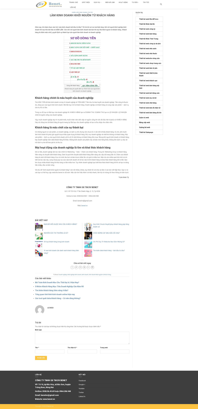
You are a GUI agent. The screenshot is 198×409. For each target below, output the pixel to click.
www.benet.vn (49, 399)
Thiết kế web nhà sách (147, 49)
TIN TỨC (146, 2)
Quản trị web (144, 118)
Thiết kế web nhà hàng (147, 103)
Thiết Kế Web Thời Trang (148, 39)
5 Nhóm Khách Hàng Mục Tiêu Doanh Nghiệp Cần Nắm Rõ (59, 286)
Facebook (82, 381)
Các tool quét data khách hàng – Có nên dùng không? (57, 298)
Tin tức (90, 12)
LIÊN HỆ (73, 7)
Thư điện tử (72, 348)
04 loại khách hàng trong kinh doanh (56, 242)
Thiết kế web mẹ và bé (147, 98)
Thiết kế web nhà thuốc (148, 53)
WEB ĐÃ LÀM (110, 2)
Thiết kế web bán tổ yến (148, 68)
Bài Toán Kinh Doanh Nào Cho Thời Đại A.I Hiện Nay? (57, 282)
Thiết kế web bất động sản (149, 93)
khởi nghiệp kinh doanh (74, 274)
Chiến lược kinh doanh (79, 12)
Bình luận (38, 330)
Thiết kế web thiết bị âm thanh (148, 74)
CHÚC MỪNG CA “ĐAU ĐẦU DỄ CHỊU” (106, 233)
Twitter (81, 392)
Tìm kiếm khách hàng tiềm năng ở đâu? (51, 290)
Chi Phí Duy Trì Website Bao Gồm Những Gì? (109, 242)
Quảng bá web (144, 127)
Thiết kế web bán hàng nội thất (149, 87)
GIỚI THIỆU (86, 2)
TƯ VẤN (134, 2)
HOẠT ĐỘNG (123, 2)
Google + (82, 385)
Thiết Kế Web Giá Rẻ (147, 24)
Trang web (104, 348)
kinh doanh (85, 274)
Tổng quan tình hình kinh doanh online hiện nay (55, 294)
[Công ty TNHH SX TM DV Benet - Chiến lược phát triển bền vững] (50, 4)
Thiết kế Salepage (146, 132)
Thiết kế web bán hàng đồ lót (150, 113)
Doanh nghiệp (63, 274)
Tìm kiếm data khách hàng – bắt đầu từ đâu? (109, 250)
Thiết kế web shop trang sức (150, 63)
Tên (37, 348)
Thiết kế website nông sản (149, 58)
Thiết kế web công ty (147, 29)
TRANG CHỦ (73, 2)
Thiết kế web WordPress (148, 19)
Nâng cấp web (144, 122)
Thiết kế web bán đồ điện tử (149, 108)
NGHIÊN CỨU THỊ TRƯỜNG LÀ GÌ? (56, 233)
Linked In (82, 396)
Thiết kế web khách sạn (148, 81)
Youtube (81, 389)
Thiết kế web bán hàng (147, 34)
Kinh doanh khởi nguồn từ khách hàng (100, 274)
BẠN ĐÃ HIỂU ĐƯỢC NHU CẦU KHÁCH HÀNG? (60, 224)
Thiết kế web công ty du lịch (150, 44)
